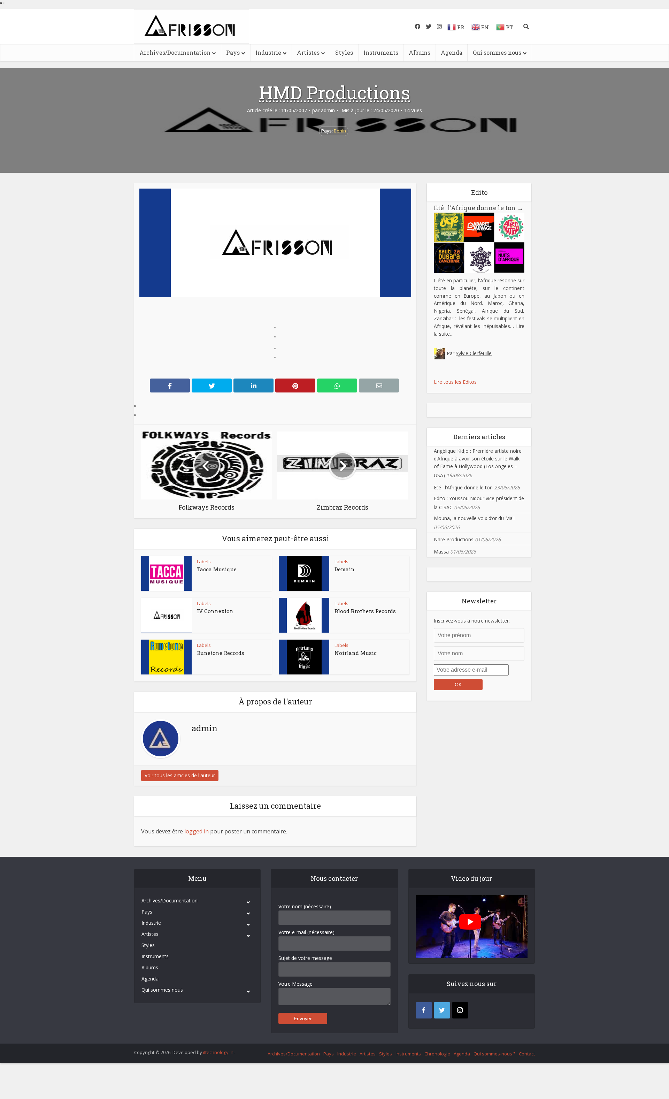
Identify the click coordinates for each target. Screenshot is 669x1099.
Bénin (340, 131)
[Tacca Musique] (166, 573)
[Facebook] (424, 1010)
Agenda (451, 52)
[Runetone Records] (166, 657)
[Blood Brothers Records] (304, 615)
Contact (527, 1054)
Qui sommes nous (497, 52)
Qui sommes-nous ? (494, 1054)
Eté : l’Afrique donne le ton (478, 208)
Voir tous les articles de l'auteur (180, 775)
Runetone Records (220, 652)
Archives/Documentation (174, 52)
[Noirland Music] (304, 657)
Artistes (308, 52)
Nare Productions (454, 539)
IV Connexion (215, 611)
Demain (344, 569)
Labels (204, 561)
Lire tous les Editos (455, 382)
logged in (196, 831)
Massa (441, 551)
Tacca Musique (217, 569)
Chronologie (437, 1054)
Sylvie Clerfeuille (474, 353)
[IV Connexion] (166, 615)
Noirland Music (355, 652)
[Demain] (304, 573)
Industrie (268, 52)
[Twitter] (442, 1010)
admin (328, 110)
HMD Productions (334, 92)
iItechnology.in (218, 1052)
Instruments (380, 52)
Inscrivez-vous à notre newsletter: (472, 620)
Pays (233, 52)
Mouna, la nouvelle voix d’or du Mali (474, 518)
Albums (419, 52)
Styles (344, 52)
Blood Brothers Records (365, 611)
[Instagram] (460, 1010)
